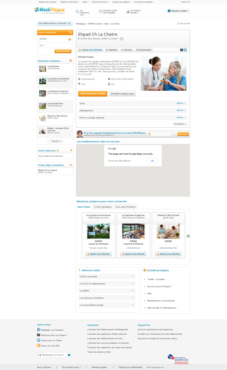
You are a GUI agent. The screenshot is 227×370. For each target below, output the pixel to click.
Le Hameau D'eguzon (133, 215)
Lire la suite (86, 74)
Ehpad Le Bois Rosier (168, 215)
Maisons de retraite (47, 2)
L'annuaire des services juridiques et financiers (108, 343)
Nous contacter (44, 367)
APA (149, 293)
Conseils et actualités (143, 2)
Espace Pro (185, 2)
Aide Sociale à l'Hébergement (161, 308)
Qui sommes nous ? (71, 367)
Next (188, 236)
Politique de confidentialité (130, 367)
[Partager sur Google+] (181, 50)
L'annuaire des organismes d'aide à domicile (107, 334)
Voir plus (55, 141)
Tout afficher (179, 124)
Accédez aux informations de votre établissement (160, 334)
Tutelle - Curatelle (156, 279)
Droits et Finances (100, 2)
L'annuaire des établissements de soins (105, 338)
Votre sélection (48, 150)
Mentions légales (99, 367)
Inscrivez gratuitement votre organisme (155, 329)
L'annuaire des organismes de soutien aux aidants (109, 347)
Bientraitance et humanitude (161, 300)
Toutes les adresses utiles (99, 352)
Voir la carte (185, 23)
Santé (84, 2)
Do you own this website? (119, 161)
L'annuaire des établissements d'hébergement (107, 329)
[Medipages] (49, 11)
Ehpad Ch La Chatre (47, 171)
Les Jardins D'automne (98, 215)
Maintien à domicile (69, 2)
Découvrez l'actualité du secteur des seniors (157, 338)
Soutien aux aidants (120, 2)
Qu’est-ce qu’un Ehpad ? (159, 286)
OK (152, 161)
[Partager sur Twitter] (185, 50)
